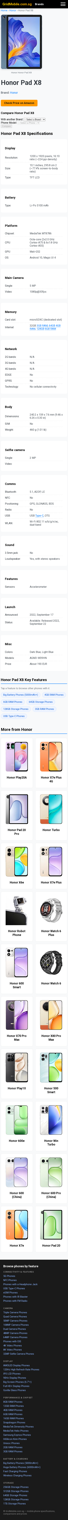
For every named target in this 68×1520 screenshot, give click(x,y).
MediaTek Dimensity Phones (18, 1426)
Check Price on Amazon (19, 103)
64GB (52, 325)
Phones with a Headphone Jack (20, 1284)
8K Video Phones (12, 1349)
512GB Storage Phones (16, 1491)
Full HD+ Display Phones (16, 1386)
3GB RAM (42, 325)
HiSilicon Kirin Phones (15, 1439)
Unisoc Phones (11, 1443)
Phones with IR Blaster (15, 1296)
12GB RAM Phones (13, 1405)
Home (4, 10)
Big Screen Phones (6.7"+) (17, 1381)
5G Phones (9, 1276)
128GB (40, 328)
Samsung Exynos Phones (17, 1434)
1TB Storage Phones (14, 1503)
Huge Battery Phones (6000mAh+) (21, 1467)
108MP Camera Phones (16, 1324)
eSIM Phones (10, 1292)
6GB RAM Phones (12, 702)
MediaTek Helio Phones (16, 1430)
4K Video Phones (12, 1345)
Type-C (39, 515)
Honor (12, 10)
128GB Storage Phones (15, 709)
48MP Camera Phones (15, 1333)
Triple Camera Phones (15, 1312)
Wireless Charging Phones (17, 1475)
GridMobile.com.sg (17, 4)
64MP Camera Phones (15, 1337)
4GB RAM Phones (54, 694)
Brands (39, 4)
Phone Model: (9, 122)
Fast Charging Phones (15, 1471)
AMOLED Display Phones (16, 1365)
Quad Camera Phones (15, 1316)
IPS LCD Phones (12, 1373)
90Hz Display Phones (14, 1377)
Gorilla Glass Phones (14, 1390)
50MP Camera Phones (15, 1320)
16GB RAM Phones (13, 1418)
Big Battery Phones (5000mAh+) (20, 694)
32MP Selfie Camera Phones (18, 1353)
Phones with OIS (12, 1341)
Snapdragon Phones (14, 1422)
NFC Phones (10, 1280)
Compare (6, 126)
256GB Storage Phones (16, 1487)
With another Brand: (12, 119)
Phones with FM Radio (15, 1300)
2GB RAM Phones (12, 1447)
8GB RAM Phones (12, 1401)
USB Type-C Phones (14, 716)
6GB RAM (50, 328)
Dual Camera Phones (14, 1329)
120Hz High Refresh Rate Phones (21, 1369)
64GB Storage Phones (41, 702)
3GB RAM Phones (44, 709)
